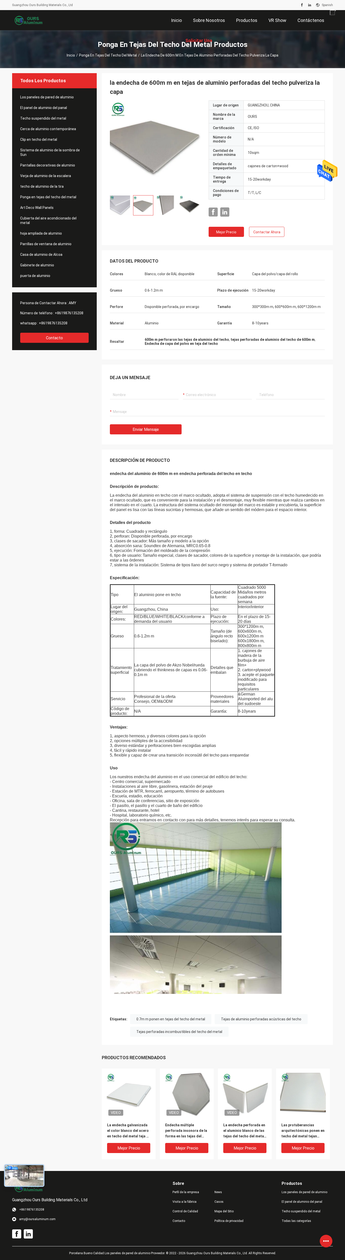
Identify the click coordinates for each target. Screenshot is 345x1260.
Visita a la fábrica (184, 1201)
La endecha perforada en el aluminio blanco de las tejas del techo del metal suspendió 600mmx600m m (244, 1131)
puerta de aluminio (35, 276)
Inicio (71, 55)
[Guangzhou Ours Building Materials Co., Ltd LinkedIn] (310, 5)
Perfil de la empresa (186, 1192)
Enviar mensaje (146, 429)
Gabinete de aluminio (37, 265)
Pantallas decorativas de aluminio (47, 165)
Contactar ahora (266, 232)
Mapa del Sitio (224, 1211)
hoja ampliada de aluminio (41, 233)
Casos (219, 1201)
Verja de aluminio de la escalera (45, 176)
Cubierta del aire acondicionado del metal (48, 220)
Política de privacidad (228, 1221)
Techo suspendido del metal (43, 118)
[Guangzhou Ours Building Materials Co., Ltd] (28, 20)
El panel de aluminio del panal (43, 108)
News (218, 1192)
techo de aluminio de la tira (42, 186)
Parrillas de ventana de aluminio (45, 244)
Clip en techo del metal (38, 139)
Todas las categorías (296, 1221)
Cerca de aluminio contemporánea (48, 129)
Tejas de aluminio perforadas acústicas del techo (261, 1019)
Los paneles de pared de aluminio (47, 97)
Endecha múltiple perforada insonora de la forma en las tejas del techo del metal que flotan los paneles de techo (186, 1131)
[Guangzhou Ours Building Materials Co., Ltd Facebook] (302, 5)
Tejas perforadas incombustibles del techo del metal (179, 1032)
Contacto (54, 337)
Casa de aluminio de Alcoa (41, 255)
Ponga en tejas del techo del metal (108, 55)
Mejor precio (226, 232)
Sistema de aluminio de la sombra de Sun (50, 152)
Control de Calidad (185, 1211)
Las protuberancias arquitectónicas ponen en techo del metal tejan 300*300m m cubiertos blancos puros (303, 1131)
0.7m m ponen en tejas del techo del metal (170, 1019)
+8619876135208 (69, 313)
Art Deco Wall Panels (37, 208)
